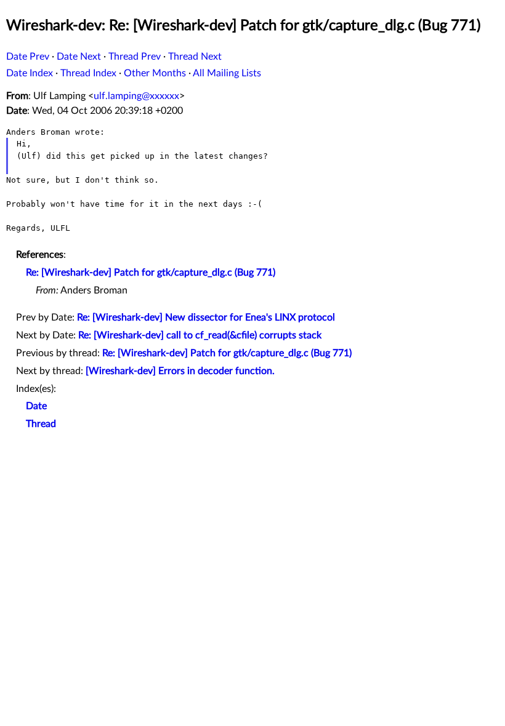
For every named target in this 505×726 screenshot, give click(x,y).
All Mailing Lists (227, 73)
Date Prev (27, 57)
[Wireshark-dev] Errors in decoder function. (180, 371)
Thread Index (88, 73)
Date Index (29, 73)
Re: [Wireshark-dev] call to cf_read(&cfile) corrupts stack (199, 335)
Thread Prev (134, 57)
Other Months (155, 73)
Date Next (79, 57)
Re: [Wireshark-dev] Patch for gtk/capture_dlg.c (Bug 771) (150, 272)
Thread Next (195, 57)
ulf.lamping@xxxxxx (136, 96)
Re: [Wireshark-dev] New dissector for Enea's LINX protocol (206, 317)
